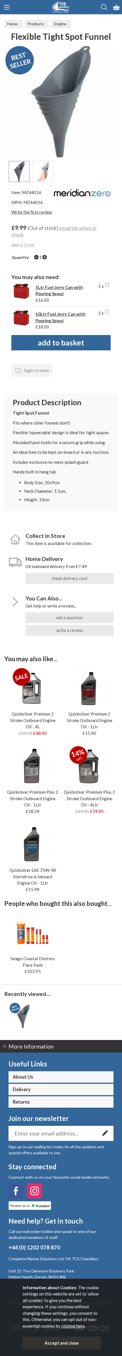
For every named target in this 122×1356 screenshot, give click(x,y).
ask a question (69, 617)
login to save (36, 370)
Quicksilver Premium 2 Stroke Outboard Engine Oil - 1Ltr (89, 720)
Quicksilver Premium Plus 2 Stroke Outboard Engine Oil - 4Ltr (89, 798)
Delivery (22, 1089)
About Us (23, 1077)
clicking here (73, 1325)
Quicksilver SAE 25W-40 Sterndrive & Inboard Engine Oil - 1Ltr (32, 876)
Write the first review (31, 212)
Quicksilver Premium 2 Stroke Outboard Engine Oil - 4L (33, 720)
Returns (21, 1102)
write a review (69, 630)
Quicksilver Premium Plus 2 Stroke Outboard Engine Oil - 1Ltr (32, 798)
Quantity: (21, 257)
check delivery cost (69, 578)
